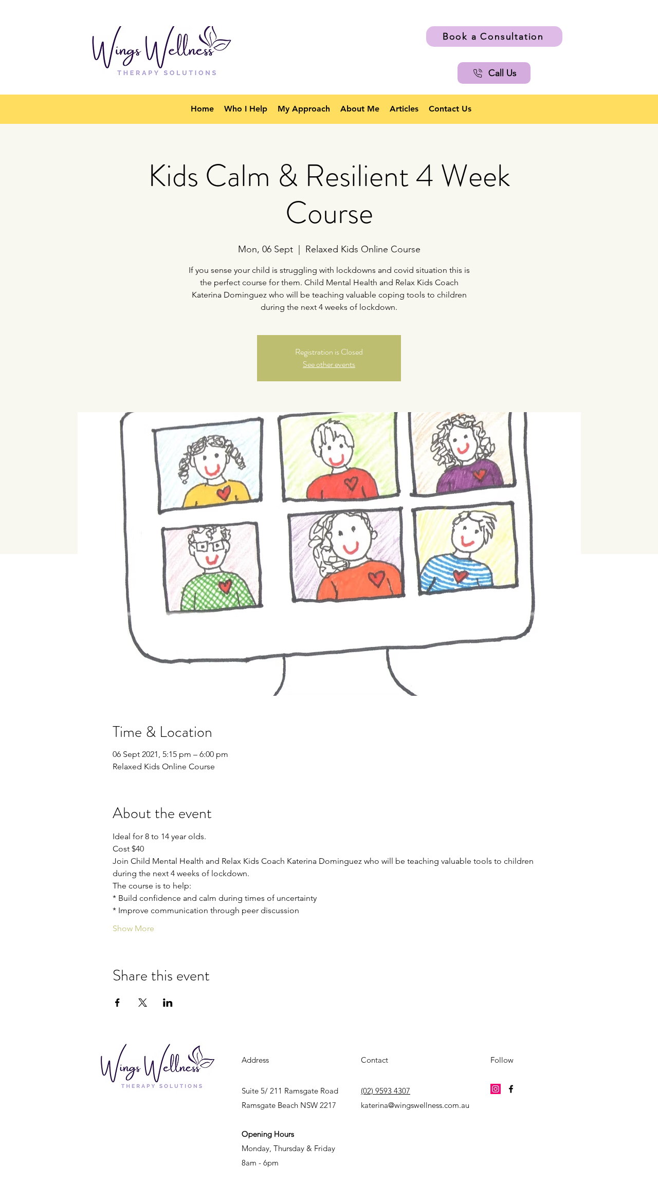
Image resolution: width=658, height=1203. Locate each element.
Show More (133, 928)
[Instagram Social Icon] (495, 1089)
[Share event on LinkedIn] (168, 1002)
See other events (329, 364)
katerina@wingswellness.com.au (415, 1105)
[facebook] (511, 1089)
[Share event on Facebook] (117, 1002)
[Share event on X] (143, 1002)
